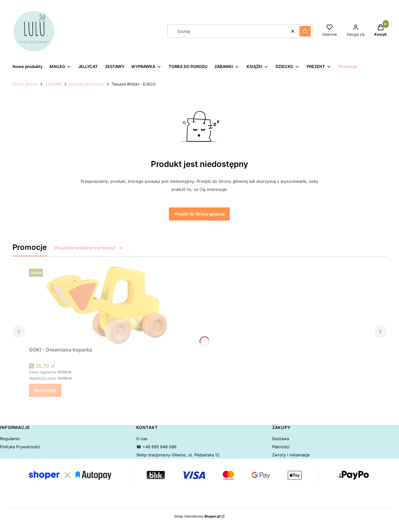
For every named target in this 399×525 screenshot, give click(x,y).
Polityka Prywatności (20, 446)
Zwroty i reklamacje (291, 454)
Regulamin (10, 438)
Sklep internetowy (197, 516)
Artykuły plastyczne (86, 84)
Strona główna (25, 84)
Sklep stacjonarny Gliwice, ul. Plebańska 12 (177, 454)
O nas (141, 438)
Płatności (281, 446)
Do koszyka (45, 390)
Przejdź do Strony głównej (199, 213)
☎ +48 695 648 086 (156, 446)
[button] (305, 31)
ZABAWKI (53, 84)
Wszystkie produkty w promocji (84, 247)
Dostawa (280, 438)
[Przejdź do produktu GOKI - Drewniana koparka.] (107, 305)
